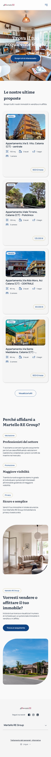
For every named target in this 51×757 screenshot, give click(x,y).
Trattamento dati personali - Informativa (25, 740)
